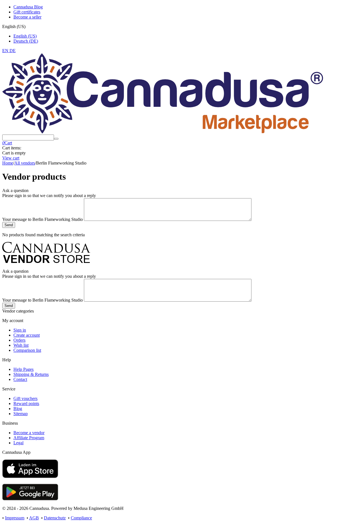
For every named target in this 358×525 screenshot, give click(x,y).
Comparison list (27, 350)
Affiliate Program (28, 437)
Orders (19, 340)
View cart (10, 158)
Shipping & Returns (31, 374)
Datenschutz (55, 517)
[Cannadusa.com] (162, 131)
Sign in (19, 330)
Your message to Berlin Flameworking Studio (43, 219)
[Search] (56, 139)
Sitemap (20, 413)
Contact (20, 379)
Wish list (21, 345)
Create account (26, 335)
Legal (18, 442)
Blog (17, 408)
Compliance (81, 517)
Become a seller (27, 17)
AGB (34, 517)
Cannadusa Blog (28, 6)
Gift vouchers (25, 398)
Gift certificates (26, 12)
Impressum (14, 517)
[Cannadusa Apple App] (30, 476)
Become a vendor (28, 432)
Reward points (26, 403)
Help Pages (23, 369)
